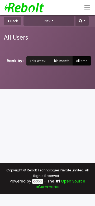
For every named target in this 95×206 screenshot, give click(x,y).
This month (60, 60)
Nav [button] (47, 20)
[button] (82, 21)
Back (14, 20)
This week (38, 60)
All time (82, 60)
